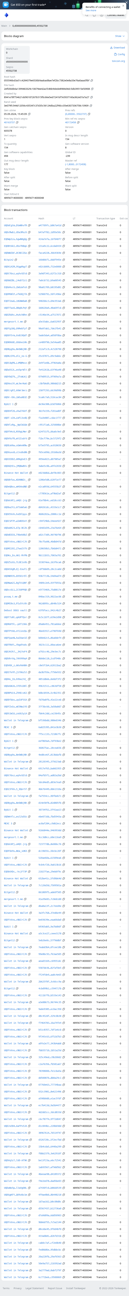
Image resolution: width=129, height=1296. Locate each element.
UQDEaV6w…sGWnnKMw (15, 445)
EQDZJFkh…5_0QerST (15, 789)
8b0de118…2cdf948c (49, 658)
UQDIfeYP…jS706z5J (15, 672)
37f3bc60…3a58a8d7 (49, 706)
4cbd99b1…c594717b (49, 988)
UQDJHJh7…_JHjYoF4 (15, 651)
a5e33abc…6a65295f (49, 321)
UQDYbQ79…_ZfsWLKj (15, 376)
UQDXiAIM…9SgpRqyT (15, 266)
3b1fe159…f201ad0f (49, 411)
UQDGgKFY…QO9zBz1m (15, 1194)
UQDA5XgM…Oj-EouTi (15, 569)
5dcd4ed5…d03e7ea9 (49, 782)
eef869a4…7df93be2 (49, 741)
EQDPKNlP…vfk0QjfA (15, 294)
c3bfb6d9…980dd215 (49, 383)
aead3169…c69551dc (49, 961)
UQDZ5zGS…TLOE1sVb (15, 562)
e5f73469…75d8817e (49, 589)
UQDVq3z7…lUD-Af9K (15, 1160)
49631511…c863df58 (49, 686)
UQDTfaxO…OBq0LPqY (15, 308)
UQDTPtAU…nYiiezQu (15, 631)
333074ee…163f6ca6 (49, 562)
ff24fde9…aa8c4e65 (49, 974)
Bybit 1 (8, 404)
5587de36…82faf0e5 (49, 968)
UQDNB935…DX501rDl (15, 576)
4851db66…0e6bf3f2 (49, 679)
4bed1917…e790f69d (49, 631)
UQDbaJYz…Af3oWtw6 (15, 507)
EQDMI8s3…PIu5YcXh (15, 603)
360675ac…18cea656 (49, 748)
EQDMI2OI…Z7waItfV (15, 548)
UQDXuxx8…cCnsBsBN (15, 452)
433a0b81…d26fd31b (49, 1236)
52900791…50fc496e (49, 294)
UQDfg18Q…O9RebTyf (15, 328)
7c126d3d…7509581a (49, 885)
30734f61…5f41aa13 (49, 809)
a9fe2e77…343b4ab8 (49, 1043)
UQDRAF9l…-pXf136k (15, 624)
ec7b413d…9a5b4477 (49, 1105)
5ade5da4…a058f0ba (49, 335)
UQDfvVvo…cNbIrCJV (15, 541)
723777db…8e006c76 (49, 844)
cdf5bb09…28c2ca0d (49, 569)
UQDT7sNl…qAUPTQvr (15, 617)
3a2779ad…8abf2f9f (49, 1270)
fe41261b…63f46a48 (49, 369)
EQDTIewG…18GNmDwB (15, 301)
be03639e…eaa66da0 (49, 919)
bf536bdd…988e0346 (49, 720)
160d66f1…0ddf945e (49, 259)
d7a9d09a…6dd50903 (49, 1215)
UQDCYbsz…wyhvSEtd (15, 273)
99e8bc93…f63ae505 (49, 954)
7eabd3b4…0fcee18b (49, 947)
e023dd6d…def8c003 (49, 473)
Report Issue (55, 1288)
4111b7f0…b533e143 (49, 995)
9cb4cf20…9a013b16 (49, 864)
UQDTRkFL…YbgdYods (15, 644)
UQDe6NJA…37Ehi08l (15, 686)
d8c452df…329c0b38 (49, 1016)
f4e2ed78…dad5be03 (49, 1181)
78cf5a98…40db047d (49, 541)
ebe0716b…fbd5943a (49, 816)
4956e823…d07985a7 (49, 459)
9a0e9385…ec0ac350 (49, 1009)
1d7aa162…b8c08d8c (49, 1201)
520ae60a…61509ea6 (49, 858)
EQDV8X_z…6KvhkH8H (15, 665)
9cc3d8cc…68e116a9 (49, 837)
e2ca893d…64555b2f (49, 486)
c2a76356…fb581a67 (49, 1064)
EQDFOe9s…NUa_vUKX (15, 851)
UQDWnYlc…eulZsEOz (15, 816)
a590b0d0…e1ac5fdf (49, 1098)
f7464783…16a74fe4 (49, 1023)
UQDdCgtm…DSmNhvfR (15, 225)
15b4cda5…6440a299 (49, 1146)
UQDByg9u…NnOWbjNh (15, 349)
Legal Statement (35, 1288)
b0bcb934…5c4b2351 (49, 693)
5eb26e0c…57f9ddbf (49, 940)
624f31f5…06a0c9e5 (49, 431)
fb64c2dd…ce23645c (49, 713)
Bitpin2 (8, 259)
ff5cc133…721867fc (49, 734)
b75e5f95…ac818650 (49, 445)
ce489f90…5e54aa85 (49, 342)
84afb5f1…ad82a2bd (49, 775)
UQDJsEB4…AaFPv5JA (15, 1126)
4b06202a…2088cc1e (49, 514)
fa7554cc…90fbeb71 (49, 796)
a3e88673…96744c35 (49, 1002)
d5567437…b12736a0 (49, 1208)
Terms (6, 1288)
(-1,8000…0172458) (75, 164)
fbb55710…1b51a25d (49, 1050)
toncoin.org (118, 61)
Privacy (18, 1288)
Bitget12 (9, 493)
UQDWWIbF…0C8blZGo (15, 253)
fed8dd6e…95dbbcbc (49, 1249)
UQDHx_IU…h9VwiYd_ (15, 679)
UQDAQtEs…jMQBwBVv (15, 466)
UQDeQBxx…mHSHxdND (15, 486)
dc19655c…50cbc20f (49, 851)
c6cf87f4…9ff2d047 (49, 1119)
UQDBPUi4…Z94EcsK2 (15, 693)
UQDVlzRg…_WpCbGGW (15, 424)
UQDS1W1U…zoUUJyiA (15, 713)
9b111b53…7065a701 (49, 555)
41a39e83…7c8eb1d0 (49, 899)
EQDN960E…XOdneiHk (15, 342)
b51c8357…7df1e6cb (49, 1029)
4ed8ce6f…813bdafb (49, 754)
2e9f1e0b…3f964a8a (49, 363)
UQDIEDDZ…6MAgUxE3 (15, 459)
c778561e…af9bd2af (49, 493)
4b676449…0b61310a (49, 789)
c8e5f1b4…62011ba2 (49, 665)
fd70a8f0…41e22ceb (49, 699)
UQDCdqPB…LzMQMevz (15, 363)
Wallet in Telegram (16, 720)
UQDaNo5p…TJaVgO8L (15, 1188)
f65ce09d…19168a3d (49, 452)
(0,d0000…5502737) (76, 114)
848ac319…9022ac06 (49, 596)
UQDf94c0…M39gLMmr (15, 431)
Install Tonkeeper (76, 1288)
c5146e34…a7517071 (49, 314)
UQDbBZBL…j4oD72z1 (15, 280)
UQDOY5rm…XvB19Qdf (15, 335)
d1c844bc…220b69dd (49, 1126)
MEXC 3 (8, 727)
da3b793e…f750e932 (49, 672)
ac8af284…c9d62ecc (49, 823)
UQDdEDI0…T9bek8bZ (15, 534)
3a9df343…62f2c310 (49, 273)
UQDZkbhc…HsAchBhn (15, 314)
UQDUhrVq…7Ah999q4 (15, 658)
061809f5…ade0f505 (49, 892)
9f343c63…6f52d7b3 (49, 1036)
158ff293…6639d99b (49, 390)
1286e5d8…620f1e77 (49, 479)
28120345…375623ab (49, 761)
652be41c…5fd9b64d (49, 878)
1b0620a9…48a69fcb (49, 308)
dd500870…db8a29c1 (49, 1078)
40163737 (9, 122)
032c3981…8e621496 (49, 1091)
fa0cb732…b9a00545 (49, 280)
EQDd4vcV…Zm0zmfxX (15, 287)
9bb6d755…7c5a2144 (49, 1222)
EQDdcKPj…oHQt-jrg (15, 500)
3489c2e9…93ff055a (49, 583)
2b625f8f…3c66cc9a (49, 981)
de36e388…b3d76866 (49, 404)
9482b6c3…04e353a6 (49, 301)
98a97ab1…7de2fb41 (49, 328)
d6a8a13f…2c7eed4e (49, 906)
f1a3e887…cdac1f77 (49, 418)
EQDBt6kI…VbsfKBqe (15, 246)
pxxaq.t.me (10, 596)
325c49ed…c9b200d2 (49, 1057)
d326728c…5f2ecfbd (49, 1139)
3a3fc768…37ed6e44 (49, 913)
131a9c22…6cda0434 (49, 246)
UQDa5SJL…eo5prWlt (15, 369)
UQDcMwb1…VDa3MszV (15, 232)
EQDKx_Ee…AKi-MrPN (15, 555)
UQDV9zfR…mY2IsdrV (15, 438)
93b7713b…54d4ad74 (49, 576)
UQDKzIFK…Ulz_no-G (15, 356)
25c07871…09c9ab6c (49, 356)
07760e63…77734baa (49, 1084)
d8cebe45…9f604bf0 (49, 1229)
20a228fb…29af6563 (49, 1256)
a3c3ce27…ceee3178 (49, 933)
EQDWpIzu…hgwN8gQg (15, 239)
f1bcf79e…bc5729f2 (49, 438)
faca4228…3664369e (49, 253)
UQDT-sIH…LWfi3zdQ (15, 418)
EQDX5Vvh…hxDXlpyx (15, 514)
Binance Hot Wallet (16, 473)
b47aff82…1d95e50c (49, 232)
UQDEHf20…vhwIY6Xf (15, 411)
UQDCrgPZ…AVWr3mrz (15, 390)
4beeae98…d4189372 (49, 1174)
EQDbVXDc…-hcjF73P (15, 871)
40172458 (70, 122)
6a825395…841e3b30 (49, 727)
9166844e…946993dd (49, 830)
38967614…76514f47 (49, 1133)
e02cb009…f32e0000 (49, 266)
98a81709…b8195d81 (49, 287)
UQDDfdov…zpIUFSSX (15, 699)
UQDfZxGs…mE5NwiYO (15, 706)
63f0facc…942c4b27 (49, 610)
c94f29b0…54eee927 (49, 521)
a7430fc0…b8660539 (49, 1188)
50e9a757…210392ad (49, 1263)
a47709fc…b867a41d (49, 225)
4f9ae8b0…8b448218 (49, 1194)
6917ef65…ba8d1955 (49, 768)
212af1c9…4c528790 (49, 349)
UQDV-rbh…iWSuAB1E (15, 397)
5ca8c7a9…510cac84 (49, 397)
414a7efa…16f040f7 (49, 239)
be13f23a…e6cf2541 (49, 1160)
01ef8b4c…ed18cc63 (49, 500)
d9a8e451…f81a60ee (49, 624)
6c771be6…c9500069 (49, 1277)
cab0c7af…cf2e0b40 (49, 1243)
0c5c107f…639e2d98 (49, 617)
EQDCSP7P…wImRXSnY (15, 521)
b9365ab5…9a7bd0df (49, 926)
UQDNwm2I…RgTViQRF (15, 583)
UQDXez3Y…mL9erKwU (15, 383)
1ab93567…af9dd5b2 (49, 1167)
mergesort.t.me (13, 321)
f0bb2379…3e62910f (49, 1153)
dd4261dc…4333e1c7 (49, 507)
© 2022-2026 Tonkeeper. (112, 1288)
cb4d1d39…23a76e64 (49, 528)
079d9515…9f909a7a (49, 376)
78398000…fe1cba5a (49, 1071)
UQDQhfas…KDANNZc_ (15, 479)
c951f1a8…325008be (49, 424)
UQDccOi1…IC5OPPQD (15, 589)
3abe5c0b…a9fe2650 (49, 466)
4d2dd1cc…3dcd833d (49, 1112)
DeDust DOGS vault (15, 610)
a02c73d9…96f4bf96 (49, 534)
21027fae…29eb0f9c (49, 871)
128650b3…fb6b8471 (49, 548)
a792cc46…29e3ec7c (49, 651)
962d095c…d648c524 (49, 603)
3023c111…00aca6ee (49, 644)
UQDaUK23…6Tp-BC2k (15, 528)
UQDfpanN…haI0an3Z (15, 638)
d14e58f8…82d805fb (49, 803)
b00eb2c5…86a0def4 (49, 638)
